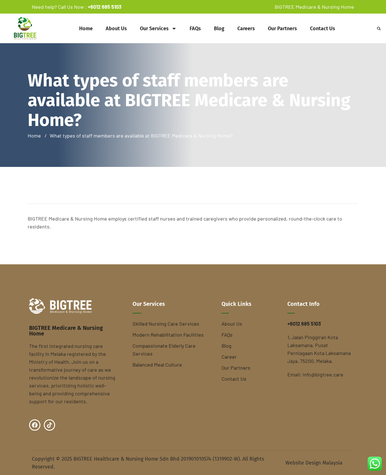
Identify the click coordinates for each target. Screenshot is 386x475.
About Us (116, 28)
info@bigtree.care (323, 374)
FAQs (195, 28)
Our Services (154, 28)
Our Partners (282, 28)
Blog (219, 28)
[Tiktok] (49, 425)
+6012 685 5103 (105, 7)
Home (86, 28)
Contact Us (322, 28)
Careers (246, 28)
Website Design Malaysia (313, 463)
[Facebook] (34, 425)
